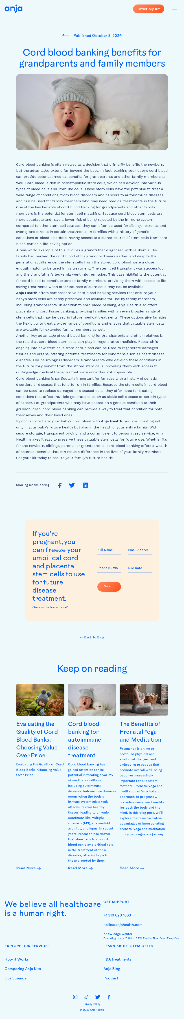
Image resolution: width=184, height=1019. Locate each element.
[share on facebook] (60, 485)
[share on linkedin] (85, 485)
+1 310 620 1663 (117, 915)
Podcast (110, 978)
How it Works (16, 959)
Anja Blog (111, 969)
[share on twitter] (72, 485)
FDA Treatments (117, 959)
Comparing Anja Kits (22, 969)
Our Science (15, 978)
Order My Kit (149, 9)
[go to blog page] (66, 35)
